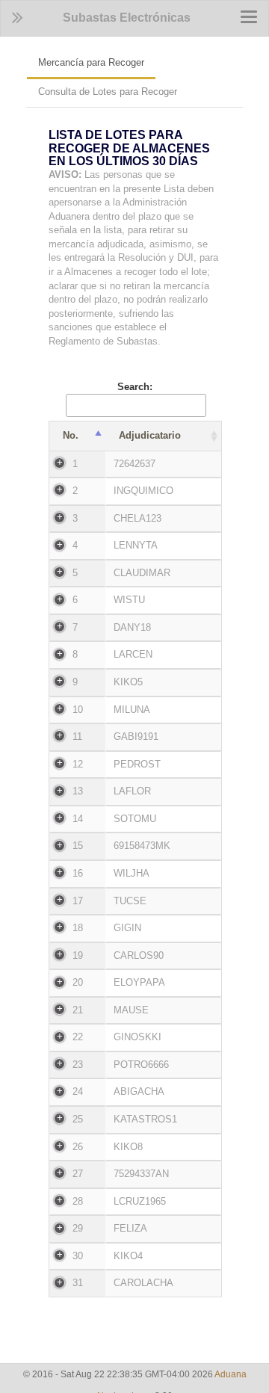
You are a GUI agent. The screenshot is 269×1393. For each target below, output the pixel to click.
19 (77, 955)
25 (77, 1119)
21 (77, 1010)
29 (77, 1228)
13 (77, 791)
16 (77, 873)
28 (77, 1201)
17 (77, 900)
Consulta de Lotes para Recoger (107, 91)
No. (70, 435)
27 (77, 1173)
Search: (134, 386)
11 (77, 736)
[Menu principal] (17, 18)
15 (77, 845)
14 (77, 818)
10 (77, 709)
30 (77, 1255)
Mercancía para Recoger (91, 62)
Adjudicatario (150, 435)
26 (77, 1146)
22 (77, 1037)
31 (77, 1282)
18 (77, 927)
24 (77, 1091)
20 (77, 982)
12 (77, 764)
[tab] (134, 242)
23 (77, 1064)
